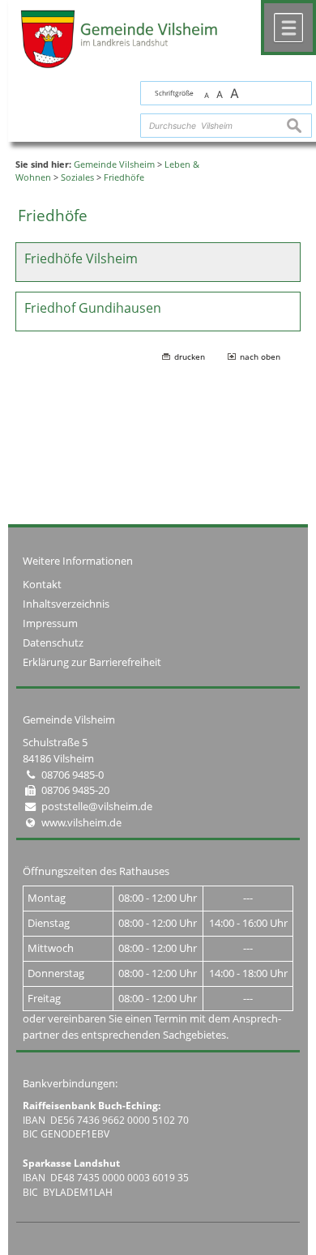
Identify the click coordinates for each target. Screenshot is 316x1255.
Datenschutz (53, 642)
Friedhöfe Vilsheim (81, 258)
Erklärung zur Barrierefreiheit (92, 662)
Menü (288, 27)
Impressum (50, 623)
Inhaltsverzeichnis (66, 603)
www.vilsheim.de (81, 822)
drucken (189, 356)
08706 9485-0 (72, 774)
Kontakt (42, 584)
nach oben (260, 356)
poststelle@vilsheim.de (96, 806)
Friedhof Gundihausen (92, 308)
